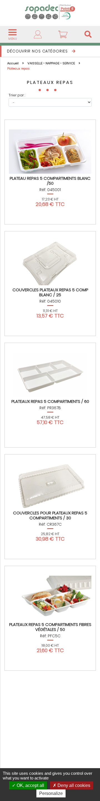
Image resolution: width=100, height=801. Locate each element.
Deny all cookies (73, 785)
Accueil (13, 63)
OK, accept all (30, 785)
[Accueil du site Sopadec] (50, 11)
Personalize (51, 793)
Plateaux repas (18, 68)
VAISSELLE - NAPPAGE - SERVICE (52, 63)
